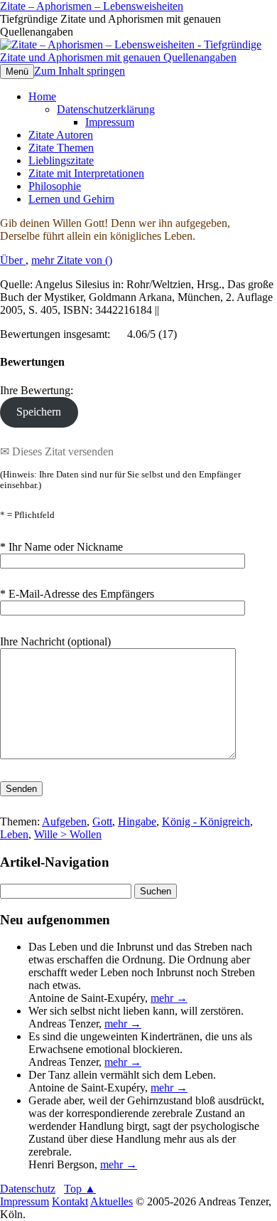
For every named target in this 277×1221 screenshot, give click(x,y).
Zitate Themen (61, 148)
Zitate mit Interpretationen (86, 173)
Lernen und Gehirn (71, 199)
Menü (17, 71)
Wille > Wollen (68, 834)
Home (42, 96)
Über (13, 260)
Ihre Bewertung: (39, 390)
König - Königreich (206, 821)
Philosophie (54, 186)
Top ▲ (80, 1189)
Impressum (109, 122)
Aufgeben (64, 821)
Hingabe (137, 821)
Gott (102, 821)
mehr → (169, 998)
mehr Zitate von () (71, 260)
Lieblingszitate (61, 160)
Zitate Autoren (60, 135)
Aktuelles (111, 1201)
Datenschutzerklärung (106, 109)
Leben (14, 834)
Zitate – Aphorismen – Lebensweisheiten (91, 6)
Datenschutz (27, 1189)
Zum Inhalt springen (79, 71)
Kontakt (70, 1201)
